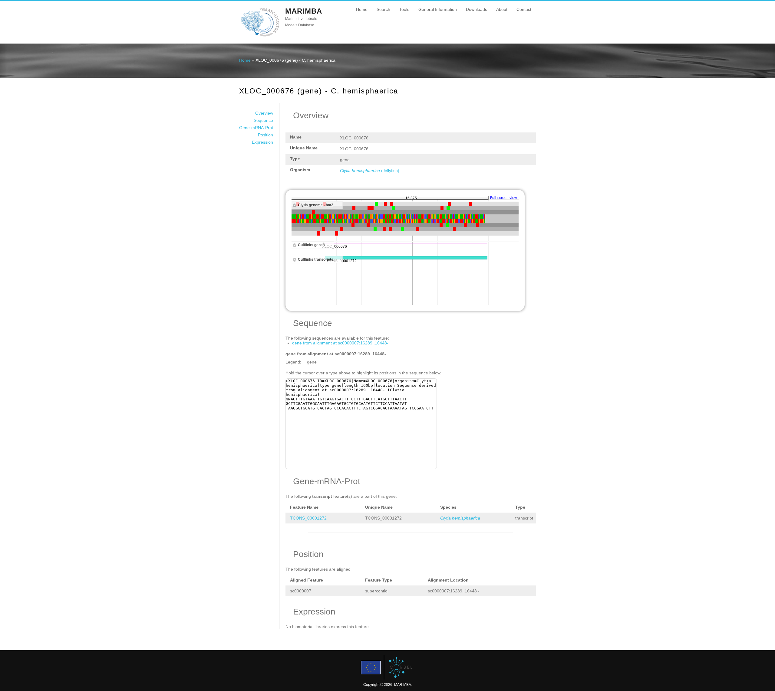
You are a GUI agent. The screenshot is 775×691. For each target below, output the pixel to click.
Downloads (476, 9)
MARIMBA (303, 11)
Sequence (263, 120)
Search (383, 9)
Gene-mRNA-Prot (256, 127)
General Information (437, 9)
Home (362, 9)
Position (265, 134)
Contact (523, 9)
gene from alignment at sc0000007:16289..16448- (340, 343)
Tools (404, 9)
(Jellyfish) (369, 170)
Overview (264, 113)
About (501, 9)
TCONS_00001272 (308, 518)
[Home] (260, 36)
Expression (262, 142)
